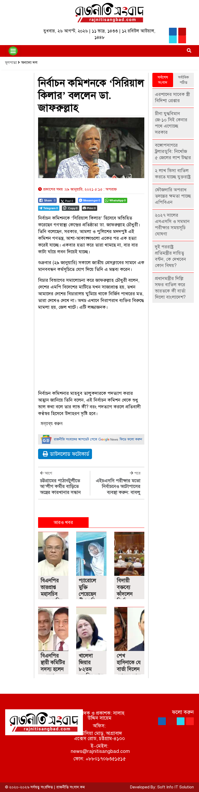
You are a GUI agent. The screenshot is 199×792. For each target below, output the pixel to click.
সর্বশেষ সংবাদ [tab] (163, 80)
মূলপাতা (11, 62)
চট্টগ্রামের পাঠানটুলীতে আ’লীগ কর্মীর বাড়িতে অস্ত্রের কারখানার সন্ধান (60, 486)
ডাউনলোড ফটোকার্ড (69, 454)
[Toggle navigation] (13, 51)
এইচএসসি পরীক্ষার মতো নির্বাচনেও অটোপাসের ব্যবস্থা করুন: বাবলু (118, 486)
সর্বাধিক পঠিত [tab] (183, 80)
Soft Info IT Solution (175, 787)
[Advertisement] (91, 351)
